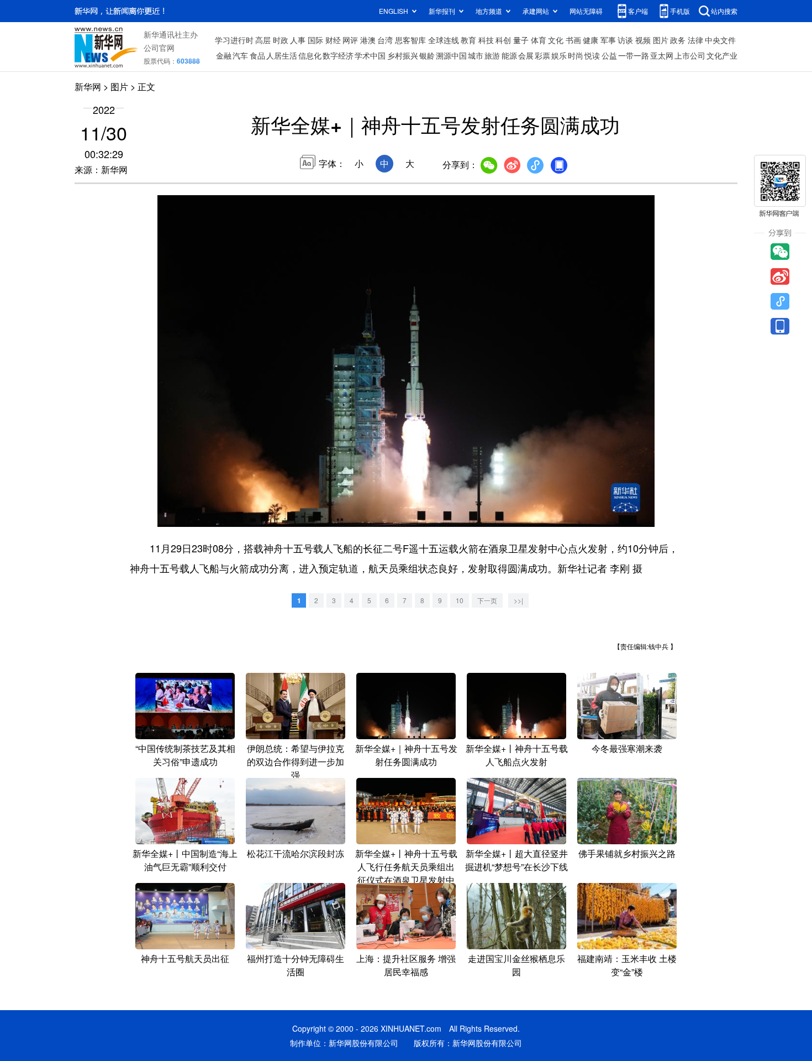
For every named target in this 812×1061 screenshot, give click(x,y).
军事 (608, 39)
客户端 (638, 10)
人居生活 (281, 55)
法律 (695, 39)
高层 (263, 39)
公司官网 (159, 47)
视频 (643, 39)
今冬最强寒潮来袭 (627, 748)
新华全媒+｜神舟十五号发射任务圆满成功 (406, 755)
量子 (521, 39)
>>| (518, 600)
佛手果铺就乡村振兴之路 (627, 853)
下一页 (487, 600)
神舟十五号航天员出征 (185, 958)
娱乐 (559, 55)
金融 (223, 55)
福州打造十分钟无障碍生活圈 (295, 965)
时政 (280, 39)
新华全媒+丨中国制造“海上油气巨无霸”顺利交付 (185, 860)
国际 (315, 39)
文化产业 (721, 55)
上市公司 (689, 55)
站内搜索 (724, 10)
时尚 (575, 55)
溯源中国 (451, 55)
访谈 (625, 39)
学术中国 (370, 55)
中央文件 (720, 39)
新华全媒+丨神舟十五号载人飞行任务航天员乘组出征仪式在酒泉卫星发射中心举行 (406, 873)
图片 (660, 39)
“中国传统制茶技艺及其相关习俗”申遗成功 (185, 755)
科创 (503, 39)
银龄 (427, 55)
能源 (509, 55)
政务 (678, 39)
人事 (297, 39)
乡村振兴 (402, 55)
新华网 (88, 86)
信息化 (309, 55)
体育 (538, 39)
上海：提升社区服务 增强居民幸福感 (406, 965)
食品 (257, 55)
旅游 (492, 55)
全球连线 (443, 39)
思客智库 (410, 39)
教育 (468, 39)
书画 (573, 39)
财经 (333, 39)
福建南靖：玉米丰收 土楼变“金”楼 (627, 965)
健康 (590, 39)
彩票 (542, 55)
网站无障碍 (586, 10)
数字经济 (338, 55)
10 (459, 600)
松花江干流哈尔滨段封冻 (295, 853)
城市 (475, 55)
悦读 (592, 55)
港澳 (368, 39)
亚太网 (661, 55)
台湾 (385, 39)
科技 (486, 39)
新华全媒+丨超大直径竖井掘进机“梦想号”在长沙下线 (516, 860)
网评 (350, 39)
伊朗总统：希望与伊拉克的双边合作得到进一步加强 (295, 761)
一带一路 (633, 55)
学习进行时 (234, 39)
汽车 (240, 55)
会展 (526, 55)
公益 (609, 55)
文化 (555, 39)
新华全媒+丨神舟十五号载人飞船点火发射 (517, 755)
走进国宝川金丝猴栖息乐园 (516, 965)
